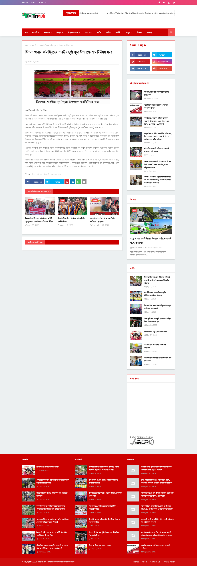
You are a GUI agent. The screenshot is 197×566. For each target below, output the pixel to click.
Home (25, 2)
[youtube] (162, 68)
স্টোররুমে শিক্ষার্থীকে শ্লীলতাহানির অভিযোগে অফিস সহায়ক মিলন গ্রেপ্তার (52, 481)
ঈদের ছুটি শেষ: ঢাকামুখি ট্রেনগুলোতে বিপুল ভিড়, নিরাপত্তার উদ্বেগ (157, 320)
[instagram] (169, 2)
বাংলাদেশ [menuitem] (87, 32)
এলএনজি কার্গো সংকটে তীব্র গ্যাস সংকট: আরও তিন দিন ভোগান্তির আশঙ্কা (157, 521)
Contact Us (155, 561)
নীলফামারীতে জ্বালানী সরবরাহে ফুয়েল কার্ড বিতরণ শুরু (157, 359)
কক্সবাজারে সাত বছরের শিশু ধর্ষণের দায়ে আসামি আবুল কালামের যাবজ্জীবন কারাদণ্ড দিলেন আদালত (156, 534)
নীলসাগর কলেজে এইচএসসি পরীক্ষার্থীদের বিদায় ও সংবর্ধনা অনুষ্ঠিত (104, 521)
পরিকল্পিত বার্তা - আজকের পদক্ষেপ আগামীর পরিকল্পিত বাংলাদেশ (56, 561)
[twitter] (164, 2)
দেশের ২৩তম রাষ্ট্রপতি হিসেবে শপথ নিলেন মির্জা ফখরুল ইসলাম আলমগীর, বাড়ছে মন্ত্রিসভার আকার (157, 164)
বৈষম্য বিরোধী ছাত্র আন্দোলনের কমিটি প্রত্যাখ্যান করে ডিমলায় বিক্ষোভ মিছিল (39, 220)
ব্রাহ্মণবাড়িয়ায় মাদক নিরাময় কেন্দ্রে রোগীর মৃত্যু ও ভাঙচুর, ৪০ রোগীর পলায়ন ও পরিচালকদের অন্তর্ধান (157, 507)
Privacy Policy (169, 561)
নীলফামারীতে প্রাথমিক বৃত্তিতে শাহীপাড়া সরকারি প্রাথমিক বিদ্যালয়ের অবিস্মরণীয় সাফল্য (157, 280)
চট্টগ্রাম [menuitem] (58, 32)
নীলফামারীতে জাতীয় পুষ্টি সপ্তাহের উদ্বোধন (155, 346)
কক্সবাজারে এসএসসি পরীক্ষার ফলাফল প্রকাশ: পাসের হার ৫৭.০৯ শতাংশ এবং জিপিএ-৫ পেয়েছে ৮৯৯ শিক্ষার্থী (156, 121)
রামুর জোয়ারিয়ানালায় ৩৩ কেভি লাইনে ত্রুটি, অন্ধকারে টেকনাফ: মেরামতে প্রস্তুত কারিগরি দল (156, 481)
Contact (42, 2)
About (33, 2)
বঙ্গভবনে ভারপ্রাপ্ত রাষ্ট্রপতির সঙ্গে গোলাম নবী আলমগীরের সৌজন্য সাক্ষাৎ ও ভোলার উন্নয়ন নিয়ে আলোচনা (157, 179)
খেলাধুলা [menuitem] (128, 32)
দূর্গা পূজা (39, 174)
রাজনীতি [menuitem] (108, 32)
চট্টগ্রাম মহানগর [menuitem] (73, 32)
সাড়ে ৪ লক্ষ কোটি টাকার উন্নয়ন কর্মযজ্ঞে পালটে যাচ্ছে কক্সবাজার (150, 240)
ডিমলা (33, 174)
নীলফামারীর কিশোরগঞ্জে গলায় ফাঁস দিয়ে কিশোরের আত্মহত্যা (51, 494)
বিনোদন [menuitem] (139, 32)
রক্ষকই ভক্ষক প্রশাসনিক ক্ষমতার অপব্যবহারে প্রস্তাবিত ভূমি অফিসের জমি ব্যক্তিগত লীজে (50, 507)
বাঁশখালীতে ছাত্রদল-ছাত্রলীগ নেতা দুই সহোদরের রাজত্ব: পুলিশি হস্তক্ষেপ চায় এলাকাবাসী (52, 547)
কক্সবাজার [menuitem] (47, 32)
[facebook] (159, 2)
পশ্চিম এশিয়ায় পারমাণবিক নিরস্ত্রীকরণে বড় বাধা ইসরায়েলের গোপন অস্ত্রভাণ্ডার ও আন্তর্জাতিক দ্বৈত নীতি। (137, 13)
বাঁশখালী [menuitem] (34, 32)
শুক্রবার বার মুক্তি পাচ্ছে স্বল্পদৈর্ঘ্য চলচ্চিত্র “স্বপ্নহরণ (102, 220)
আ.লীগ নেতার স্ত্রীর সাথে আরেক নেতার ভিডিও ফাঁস (156, 93)
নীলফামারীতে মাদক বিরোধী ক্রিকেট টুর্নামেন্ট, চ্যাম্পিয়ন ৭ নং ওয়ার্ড (157, 307)
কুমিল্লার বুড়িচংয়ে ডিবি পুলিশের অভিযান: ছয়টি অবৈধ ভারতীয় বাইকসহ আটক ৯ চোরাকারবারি (157, 494)
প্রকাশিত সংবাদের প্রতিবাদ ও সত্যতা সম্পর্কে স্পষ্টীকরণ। (156, 106)
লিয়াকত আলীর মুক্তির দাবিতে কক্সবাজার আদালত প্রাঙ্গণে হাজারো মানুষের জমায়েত (156, 468)
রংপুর (31, 45)
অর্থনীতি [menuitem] (117, 32)
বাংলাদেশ (53, 174)
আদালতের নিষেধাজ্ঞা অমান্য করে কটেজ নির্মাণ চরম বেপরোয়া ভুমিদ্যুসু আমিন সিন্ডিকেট (52, 521)
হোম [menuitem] (26, 32)
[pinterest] (173, 2)
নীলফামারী (46, 174)
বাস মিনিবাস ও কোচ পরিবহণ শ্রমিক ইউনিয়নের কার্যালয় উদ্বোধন (155, 294)
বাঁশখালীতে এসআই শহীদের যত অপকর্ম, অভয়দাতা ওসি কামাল (156, 150)
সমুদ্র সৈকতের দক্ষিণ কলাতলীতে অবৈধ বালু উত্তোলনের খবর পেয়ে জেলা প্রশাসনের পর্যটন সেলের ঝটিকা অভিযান (157, 136)
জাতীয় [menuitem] (99, 32)
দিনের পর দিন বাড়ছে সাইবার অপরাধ (155, 331)
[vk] (140, 68)
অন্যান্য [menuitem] (149, 32)
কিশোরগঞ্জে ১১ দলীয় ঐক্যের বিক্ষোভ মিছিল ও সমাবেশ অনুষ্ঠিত (103, 507)
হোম (26, 45)
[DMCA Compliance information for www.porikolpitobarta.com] (142, 444)
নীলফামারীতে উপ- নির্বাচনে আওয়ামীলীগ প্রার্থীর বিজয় (71, 220)
